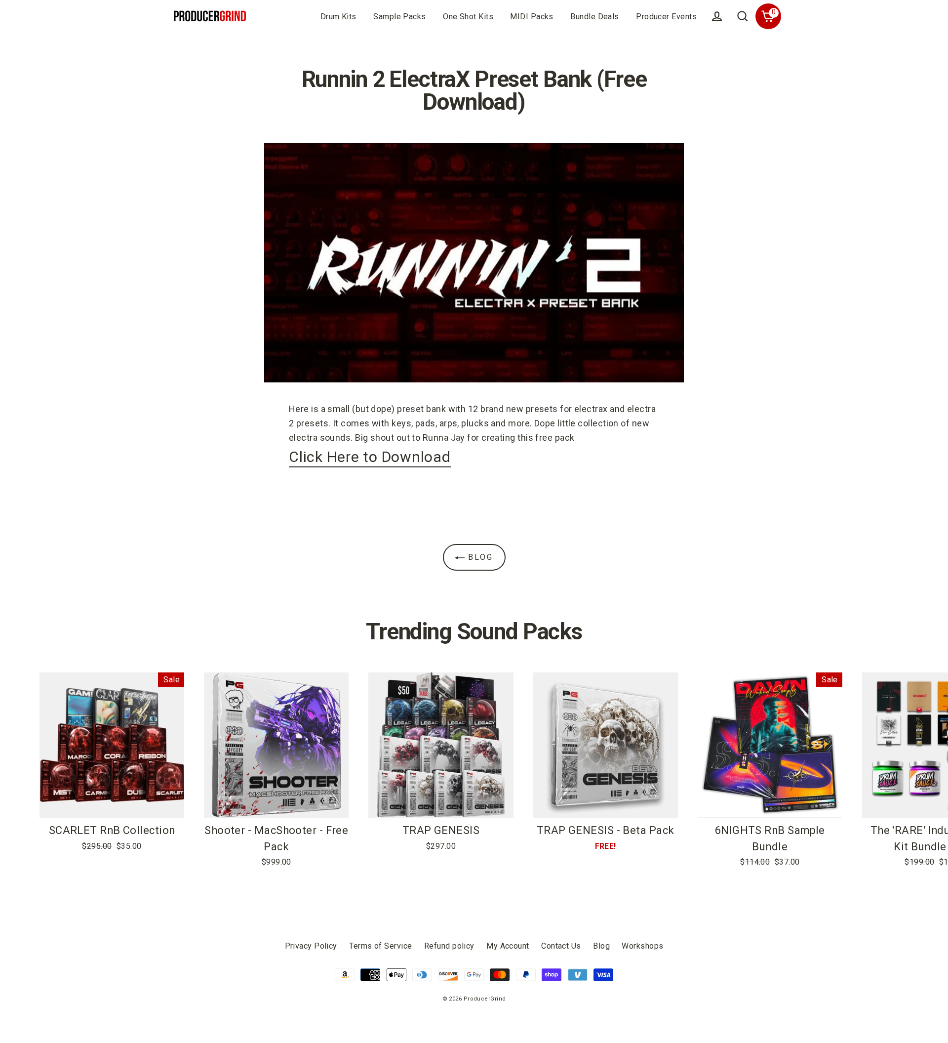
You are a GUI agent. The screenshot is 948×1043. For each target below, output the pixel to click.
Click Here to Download (370, 456)
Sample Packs (399, 16)
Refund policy (449, 946)
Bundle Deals (594, 16)
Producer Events (666, 16)
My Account (507, 946)
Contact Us (561, 946)
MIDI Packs (531, 16)
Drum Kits (338, 16)
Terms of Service (380, 946)
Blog (479, 557)
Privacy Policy (311, 946)
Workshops (642, 946)
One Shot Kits (468, 16)
